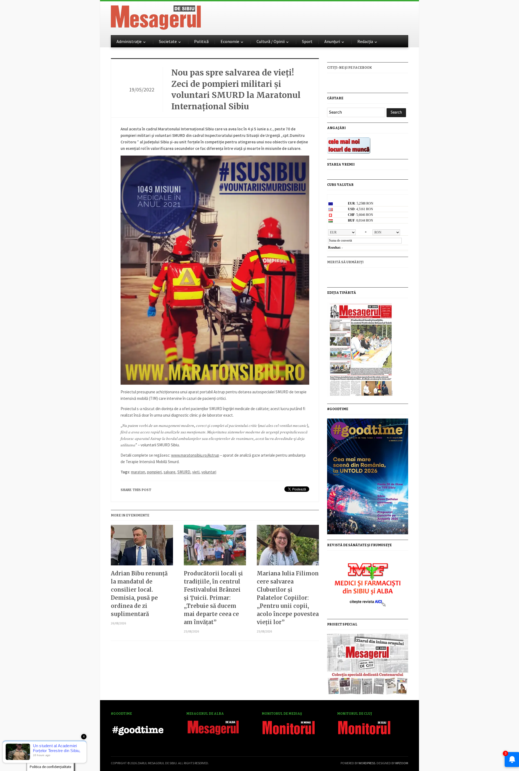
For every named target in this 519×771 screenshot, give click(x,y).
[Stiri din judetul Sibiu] (156, 16)
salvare (169, 472)
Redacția (365, 41)
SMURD (183, 472)
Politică (201, 41)
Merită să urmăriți (345, 262)
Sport (307, 41)
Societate (168, 41)
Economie (230, 41)
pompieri (154, 472)
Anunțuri (332, 41)
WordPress (366, 763)
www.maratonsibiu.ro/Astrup (195, 455)
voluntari (208, 472)
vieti (195, 472)
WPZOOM (401, 763)
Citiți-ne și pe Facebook (349, 68)
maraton (138, 472)
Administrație (129, 41)
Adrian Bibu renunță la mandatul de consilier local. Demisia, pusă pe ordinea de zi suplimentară (139, 593)
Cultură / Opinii (271, 41)
